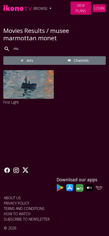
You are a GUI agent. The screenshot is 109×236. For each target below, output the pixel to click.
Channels (81, 60)
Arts (29, 60)
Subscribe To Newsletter (27, 219)
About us (12, 197)
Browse (41, 8)
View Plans (81, 8)
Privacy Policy (16, 203)
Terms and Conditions (24, 208)
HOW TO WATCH (17, 213)
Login (99, 8)
